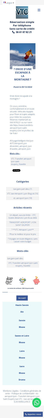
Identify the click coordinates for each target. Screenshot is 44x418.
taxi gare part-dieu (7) (22, 189)
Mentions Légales (10, 390)
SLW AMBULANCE (22, 401)
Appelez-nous (34, 414)
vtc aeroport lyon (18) (22, 198)
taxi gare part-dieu (15, 258)
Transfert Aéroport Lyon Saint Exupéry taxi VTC (21, 397)
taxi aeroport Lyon (32, 399)
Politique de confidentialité (22, 393)
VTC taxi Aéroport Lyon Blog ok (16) (22, 193)
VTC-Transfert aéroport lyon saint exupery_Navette (23, 264)
